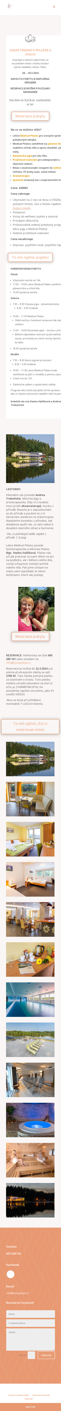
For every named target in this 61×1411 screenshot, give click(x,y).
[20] (30, 976)
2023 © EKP (30, 1407)
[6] (30, 855)
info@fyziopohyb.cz (18, 662)
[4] (30, 815)
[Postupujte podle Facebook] (10, 1274)
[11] (30, 936)
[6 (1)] (30, 1136)
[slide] (30, 1216)
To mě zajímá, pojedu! (30, 257)
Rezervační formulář (41, 1395)
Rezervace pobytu (30, 116)
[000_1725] (30, 1096)
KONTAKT (29, 1399)
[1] (30, 1056)
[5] (30, 1176)
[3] (30, 1016)
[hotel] (30, 775)
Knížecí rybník (21, 208)
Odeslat (46, 1355)
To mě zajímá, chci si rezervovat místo (30, 726)
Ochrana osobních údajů (18, 1395)
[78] (30, 895)
